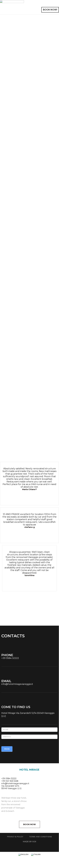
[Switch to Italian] (36, 855)
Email (6, 681)
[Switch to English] (23, 855)
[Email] (3, 675)
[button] (53, 4)
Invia (7, 749)
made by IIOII (29, 841)
